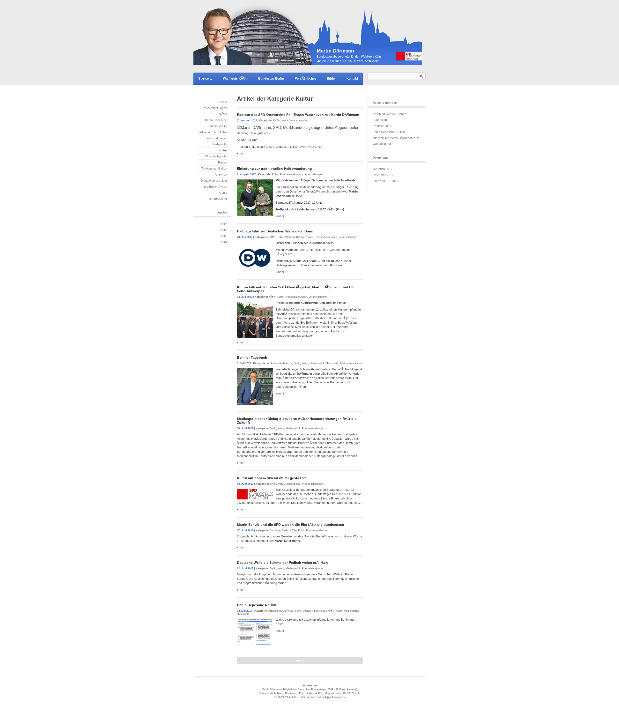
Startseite (205, 78)
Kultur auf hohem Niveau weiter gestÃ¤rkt (271, 478)
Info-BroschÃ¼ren (215, 186)
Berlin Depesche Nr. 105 (256, 605)
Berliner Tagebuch (252, 357)
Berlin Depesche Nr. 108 (389, 132)
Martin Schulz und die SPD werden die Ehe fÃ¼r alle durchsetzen (290, 525)
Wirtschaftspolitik (216, 156)
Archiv (223, 192)
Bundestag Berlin (271, 78)
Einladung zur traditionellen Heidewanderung (274, 169)
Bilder (331, 78)
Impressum (309, 685)
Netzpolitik (220, 144)
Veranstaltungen (216, 138)
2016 (223, 230)
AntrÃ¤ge (221, 174)
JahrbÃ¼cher (218, 199)
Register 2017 (382, 126)
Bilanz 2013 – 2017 (385, 181)
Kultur (223, 150)
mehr (242, 153)
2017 (223, 224)
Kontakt (352, 78)
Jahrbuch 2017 (382, 169)
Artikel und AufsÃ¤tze (213, 132)
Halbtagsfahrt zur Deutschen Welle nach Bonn (275, 231)
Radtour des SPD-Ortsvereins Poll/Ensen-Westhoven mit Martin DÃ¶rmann (298, 115)
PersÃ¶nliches (305, 78)
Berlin (223, 102)
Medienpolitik (218, 126)
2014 (223, 242)
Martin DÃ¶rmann (309, 32)
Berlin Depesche (216, 120)
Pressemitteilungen (214, 108)
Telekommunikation (214, 168)
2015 (223, 236)
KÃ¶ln (223, 114)
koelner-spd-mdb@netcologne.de (326, 697)
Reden (222, 162)
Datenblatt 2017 (383, 175)
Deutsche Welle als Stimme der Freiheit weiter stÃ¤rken (282, 563)
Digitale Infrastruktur (214, 180)
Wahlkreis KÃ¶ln (235, 78)
